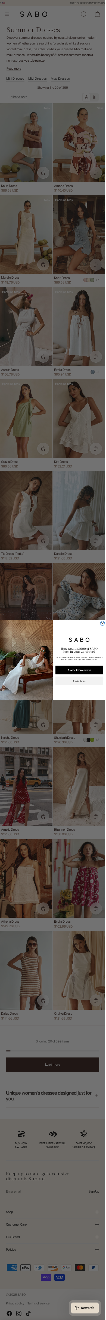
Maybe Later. (79, 681)
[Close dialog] (102, 623)
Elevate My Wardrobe (79, 670)
